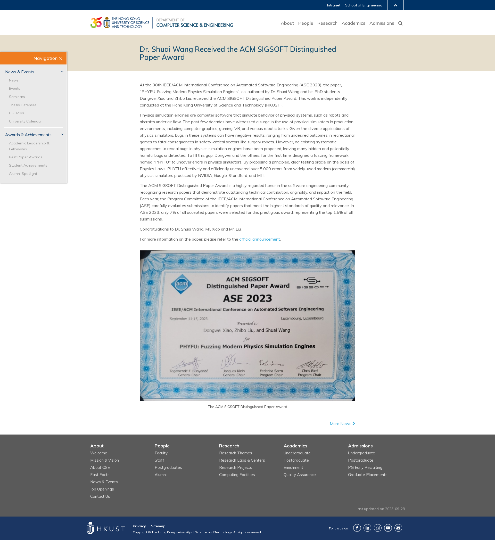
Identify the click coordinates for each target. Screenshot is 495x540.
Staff (159, 460)
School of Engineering (363, 5)
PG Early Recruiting (365, 467)
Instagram (378, 528)
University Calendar (25, 121)
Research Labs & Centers (242, 460)
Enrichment (293, 467)
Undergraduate (297, 453)
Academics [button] (353, 23)
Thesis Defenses (23, 105)
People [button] (305, 23)
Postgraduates (168, 467)
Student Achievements (28, 165)
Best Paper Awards (25, 157)
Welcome (98, 453)
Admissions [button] (381, 23)
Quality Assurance (300, 474)
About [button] (287, 23)
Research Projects (235, 467)
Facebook (357, 528)
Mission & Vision (104, 460)
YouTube (388, 528)
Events (14, 88)
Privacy (139, 526)
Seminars (17, 96)
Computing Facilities (237, 474)
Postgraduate (296, 460)
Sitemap (158, 526)
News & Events (19, 71)
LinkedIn (367, 528)
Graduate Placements (367, 474)
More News (341, 423)
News (14, 80)
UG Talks (16, 113)
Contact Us (100, 496)
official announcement (259, 239)
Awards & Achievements (28, 134)
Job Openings (102, 489)
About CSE (100, 467)
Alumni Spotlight (23, 173)
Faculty (161, 453)
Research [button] (327, 23)
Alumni (161, 474)
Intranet (333, 5)
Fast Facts (100, 474)
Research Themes (235, 453)
